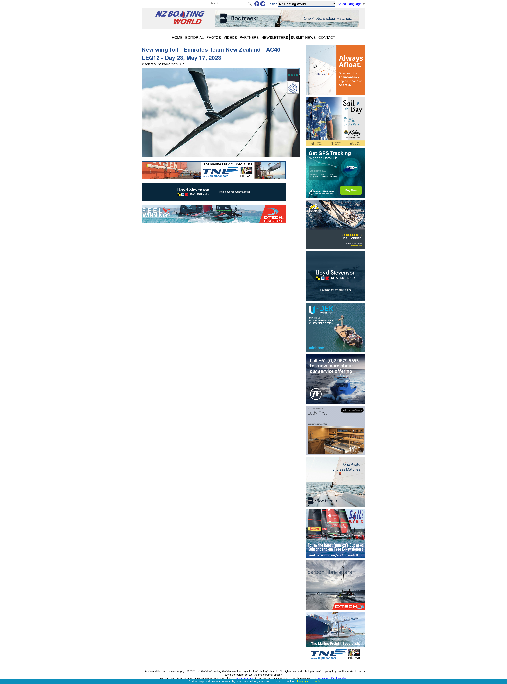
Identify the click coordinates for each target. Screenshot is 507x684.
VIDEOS (230, 37)
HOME (177, 37)
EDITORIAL (194, 37)
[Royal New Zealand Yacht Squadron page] (293, 92)
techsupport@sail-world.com (333, 678)
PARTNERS (249, 37)
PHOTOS (213, 37)
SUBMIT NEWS (303, 37)
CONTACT (326, 37)
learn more (303, 681)
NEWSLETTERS (274, 37)
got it (317, 681)
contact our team (243, 678)
